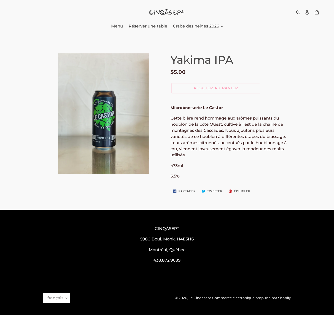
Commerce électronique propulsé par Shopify (251, 298)
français (55, 297)
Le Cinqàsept (200, 298)
